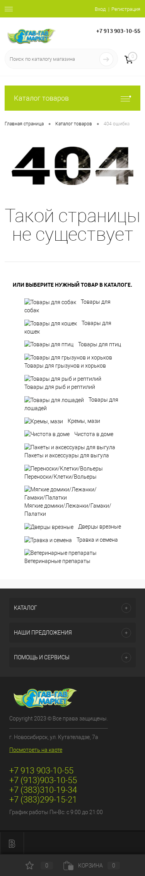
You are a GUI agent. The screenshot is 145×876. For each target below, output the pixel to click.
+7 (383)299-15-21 (43, 799)
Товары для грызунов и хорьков (65, 366)
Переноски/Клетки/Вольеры (60, 477)
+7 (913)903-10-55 (43, 780)
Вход (100, 9)
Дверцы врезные (99, 527)
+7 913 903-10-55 (118, 30)
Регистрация (125, 9)
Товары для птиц (99, 344)
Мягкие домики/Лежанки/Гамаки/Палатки (67, 510)
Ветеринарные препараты (57, 561)
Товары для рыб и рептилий (59, 387)
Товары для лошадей (71, 404)
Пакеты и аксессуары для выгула (66, 455)
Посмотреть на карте (35, 750)
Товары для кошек (67, 327)
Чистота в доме (93, 434)
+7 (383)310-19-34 (43, 790)
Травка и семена (97, 540)
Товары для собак (67, 306)
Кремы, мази (84, 421)
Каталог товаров (41, 98)
